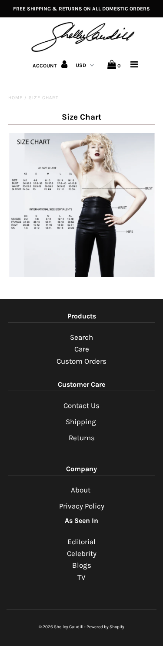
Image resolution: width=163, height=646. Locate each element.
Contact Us (81, 405)
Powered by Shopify (105, 626)
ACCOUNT (45, 66)
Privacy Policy (81, 506)
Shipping (81, 421)
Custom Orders (81, 361)
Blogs (81, 565)
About (81, 489)
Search (81, 337)
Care (81, 349)
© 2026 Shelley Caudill (61, 626)
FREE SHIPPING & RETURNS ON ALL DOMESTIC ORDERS (81, 9)
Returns (82, 437)
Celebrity (81, 553)
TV (81, 577)
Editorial (81, 541)
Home (15, 97)
